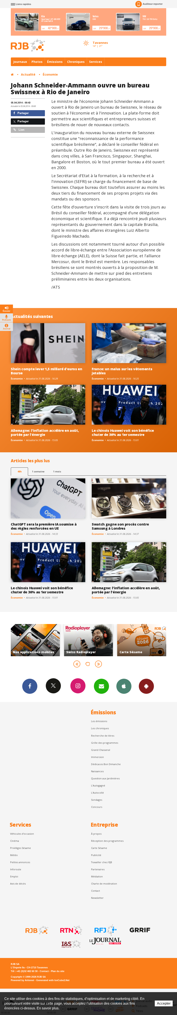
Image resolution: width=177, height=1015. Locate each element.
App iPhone (123, 686)
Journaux (20, 62)
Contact (95, 890)
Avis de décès (18, 883)
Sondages (96, 799)
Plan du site (57, 971)
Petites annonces (20, 862)
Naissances (97, 771)
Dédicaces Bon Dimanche (106, 764)
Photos (37, 62)
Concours (96, 806)
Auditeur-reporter (153, 4)
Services (95, 62)
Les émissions (99, 721)
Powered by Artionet (22, 980)
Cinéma (14, 840)
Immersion (97, 757)
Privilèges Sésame (20, 848)
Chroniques (76, 62)
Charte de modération (104, 883)
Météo (14, 855)
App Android (146, 686)
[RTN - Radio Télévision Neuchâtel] (71, 930)
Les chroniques (100, 728)
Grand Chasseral (100, 749)
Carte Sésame (99, 848)
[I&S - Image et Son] (71, 944)
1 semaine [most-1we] (38, 471)
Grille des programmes (104, 742)
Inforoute (15, 869)
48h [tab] (19, 471)
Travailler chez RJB (101, 862)
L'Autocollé (97, 792)
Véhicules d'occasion (22, 833)
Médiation (97, 876)
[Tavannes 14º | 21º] (86, 39)
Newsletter (97, 897)
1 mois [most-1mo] (57, 471)
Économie (50, 74)
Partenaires (97, 869)
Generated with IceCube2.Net (53, 980)
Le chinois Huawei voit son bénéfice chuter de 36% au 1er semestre (123, 432)
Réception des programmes (107, 840)
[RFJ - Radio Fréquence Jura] (105, 930)
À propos (96, 833)
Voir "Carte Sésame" (111, 640)
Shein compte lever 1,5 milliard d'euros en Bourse (46, 371)
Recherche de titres (102, 735)
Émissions (55, 62)
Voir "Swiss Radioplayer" (57, 640)
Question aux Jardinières (105, 778)
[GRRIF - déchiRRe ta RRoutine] (139, 930)
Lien (21, 129)
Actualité (28, 74)
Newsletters (101, 686)
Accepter (164, 1003)
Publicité (96, 855)
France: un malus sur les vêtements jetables (122, 371)
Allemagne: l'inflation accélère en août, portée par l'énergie (45, 432)
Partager (23, 113)
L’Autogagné (98, 785)
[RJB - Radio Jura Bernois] (36, 930)
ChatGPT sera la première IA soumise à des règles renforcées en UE (43, 526)
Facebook (29, 686)
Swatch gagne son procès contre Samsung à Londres (120, 526)
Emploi (14, 876)
